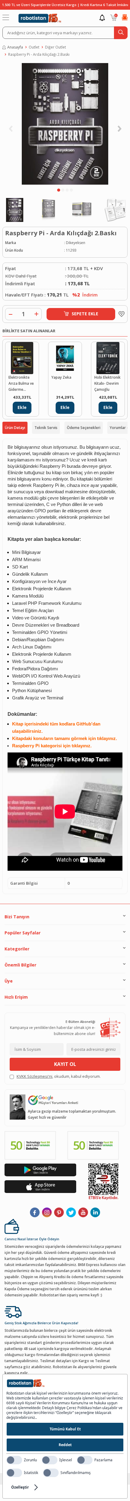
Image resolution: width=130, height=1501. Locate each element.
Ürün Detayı (15, 427)
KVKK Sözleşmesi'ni (34, 1076)
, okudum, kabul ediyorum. (59, 1076)
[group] (65, 124)
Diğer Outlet (55, 47)
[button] (58, 190)
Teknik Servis (45, 427)
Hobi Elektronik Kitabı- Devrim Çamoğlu (107, 383)
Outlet (34, 47)
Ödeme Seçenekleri (83, 427)
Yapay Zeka (61, 377)
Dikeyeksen (75, 242)
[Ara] (121, 32)
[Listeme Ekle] (120, 314)
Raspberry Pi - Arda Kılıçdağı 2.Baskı (39, 54)
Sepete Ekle (85, 314)
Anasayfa (15, 47)
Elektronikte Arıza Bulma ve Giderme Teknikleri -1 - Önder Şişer (21, 384)
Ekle (22, 407)
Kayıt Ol (65, 1064)
